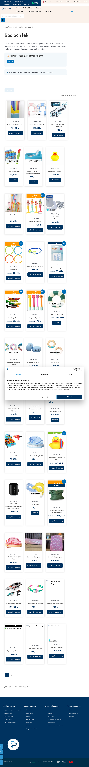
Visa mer (10, 61)
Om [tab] (70, 374)
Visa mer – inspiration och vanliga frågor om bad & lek (31, 72)
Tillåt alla (69, 397)
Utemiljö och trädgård (16, 27)
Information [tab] (44, 374)
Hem (6, 27)
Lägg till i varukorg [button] (15, 133)
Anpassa (43, 397)
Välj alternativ (37, 133)
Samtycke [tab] (18, 374)
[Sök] (3, 20)
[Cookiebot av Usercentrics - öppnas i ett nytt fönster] (74, 369)
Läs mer (13, 180)
